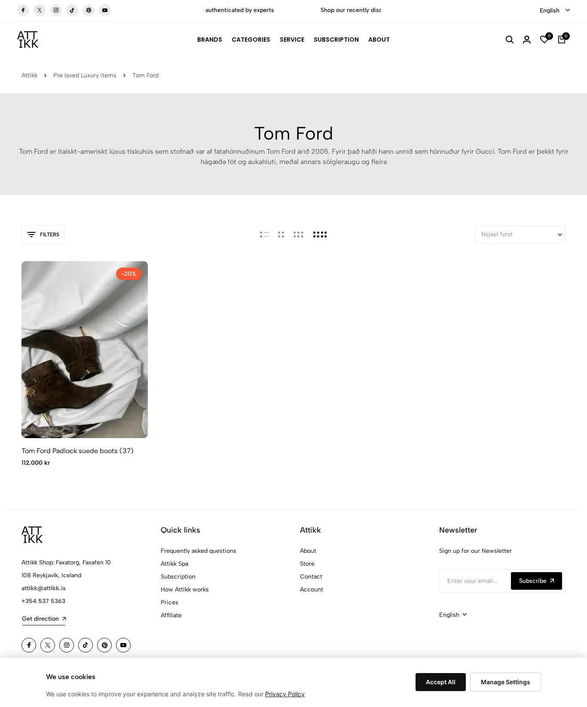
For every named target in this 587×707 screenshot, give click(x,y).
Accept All (441, 682)
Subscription (336, 39)
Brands (209, 39)
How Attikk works (185, 589)
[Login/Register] (527, 39)
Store (307, 563)
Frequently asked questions (198, 551)
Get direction (40, 618)
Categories (251, 39)
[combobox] (555, 10)
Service (292, 39)
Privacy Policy (285, 694)
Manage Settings (505, 682)
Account (311, 589)
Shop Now (374, 10)
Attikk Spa (174, 563)
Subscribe (533, 581)
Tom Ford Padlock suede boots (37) (77, 451)
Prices (169, 602)
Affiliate (171, 615)
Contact (311, 576)
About (379, 39)
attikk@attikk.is (43, 588)
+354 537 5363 (43, 601)
